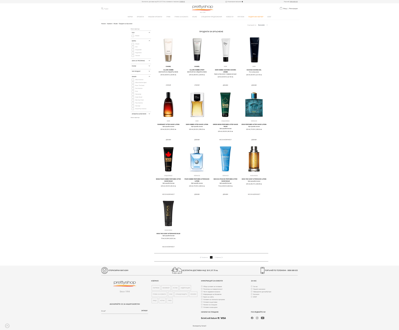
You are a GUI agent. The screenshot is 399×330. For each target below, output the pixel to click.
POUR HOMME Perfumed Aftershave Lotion (197, 180)
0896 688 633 (294, 1)
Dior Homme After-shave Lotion (197, 124)
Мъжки (116, 23)
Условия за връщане (210, 307)
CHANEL (168, 66)
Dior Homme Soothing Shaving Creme (225, 71)
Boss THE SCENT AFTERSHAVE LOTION (254, 179)
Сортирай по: (252, 25)
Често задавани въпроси (211, 292)
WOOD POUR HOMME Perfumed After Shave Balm (168, 180)
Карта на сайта (208, 297)
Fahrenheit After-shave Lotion (168, 124)
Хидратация (185, 288)
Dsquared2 (226, 121)
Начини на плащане (210, 304)
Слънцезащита (181, 294)
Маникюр (166, 288)
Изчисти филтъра (135, 28)
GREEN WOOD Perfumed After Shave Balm (225, 125)
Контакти (256, 294)
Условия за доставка (210, 302)
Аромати (109, 23)
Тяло (170, 300)
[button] (267, 25)
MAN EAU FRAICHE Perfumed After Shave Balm (225, 180)
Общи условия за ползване (212, 286)
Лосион (193, 294)
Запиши (144, 310)
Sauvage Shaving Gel (254, 70)
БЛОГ (255, 297)
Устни (175, 288)
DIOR (225, 66)
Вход (285, 8)
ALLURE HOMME (168, 70)
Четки (162, 300)
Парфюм (156, 288)
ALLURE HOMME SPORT (197, 70)
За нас (255, 286)
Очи (170, 294)
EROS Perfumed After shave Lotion (254, 124)
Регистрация (293, 8)
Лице (155, 300)
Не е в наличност (225, 139)
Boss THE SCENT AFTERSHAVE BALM (168, 233)
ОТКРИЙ (168, 85)
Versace (254, 121)
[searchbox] (114, 8)
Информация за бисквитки (212, 294)
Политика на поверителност (212, 289)
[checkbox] (133, 36)
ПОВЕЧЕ (182, 1)
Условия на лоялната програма (214, 299)
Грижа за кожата (159, 294)
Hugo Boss (254, 175)
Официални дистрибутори (262, 292)
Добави (225, 85)
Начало (103, 23)
